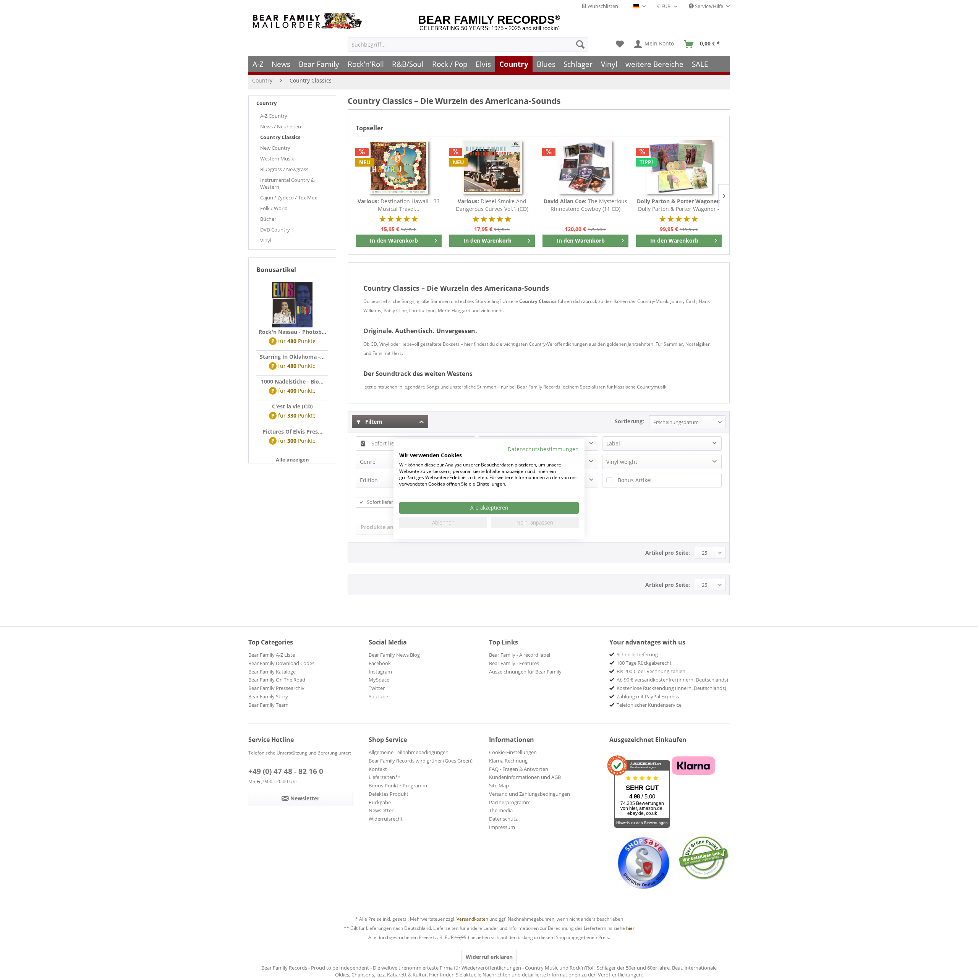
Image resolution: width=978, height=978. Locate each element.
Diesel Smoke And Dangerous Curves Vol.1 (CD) (492, 205)
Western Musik (277, 158)
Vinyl (265, 240)
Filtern (373, 421)
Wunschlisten (602, 6)
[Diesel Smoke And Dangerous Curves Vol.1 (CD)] (492, 167)
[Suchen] (580, 44)
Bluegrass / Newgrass (284, 169)
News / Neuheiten (280, 126)
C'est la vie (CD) (292, 406)
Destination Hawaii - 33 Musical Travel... (399, 205)
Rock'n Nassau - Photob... (292, 331)
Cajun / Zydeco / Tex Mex (288, 197)
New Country (275, 147)
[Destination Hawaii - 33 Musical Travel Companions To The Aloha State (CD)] (399, 167)
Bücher (268, 218)
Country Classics (280, 137)
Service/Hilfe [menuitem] (709, 6)
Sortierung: (629, 421)
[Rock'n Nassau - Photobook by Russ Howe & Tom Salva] (292, 305)
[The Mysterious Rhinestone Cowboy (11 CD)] (585, 167)
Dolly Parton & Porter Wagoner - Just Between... (679, 205)
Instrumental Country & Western (287, 183)
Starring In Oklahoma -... (292, 356)
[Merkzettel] (620, 44)
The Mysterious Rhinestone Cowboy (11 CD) (585, 205)
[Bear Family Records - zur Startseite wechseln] (308, 21)
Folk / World (274, 208)
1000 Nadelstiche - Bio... (292, 381)
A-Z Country (273, 115)
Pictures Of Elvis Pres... (292, 431)
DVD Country (275, 229)
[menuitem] (468, 44)
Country (266, 103)
